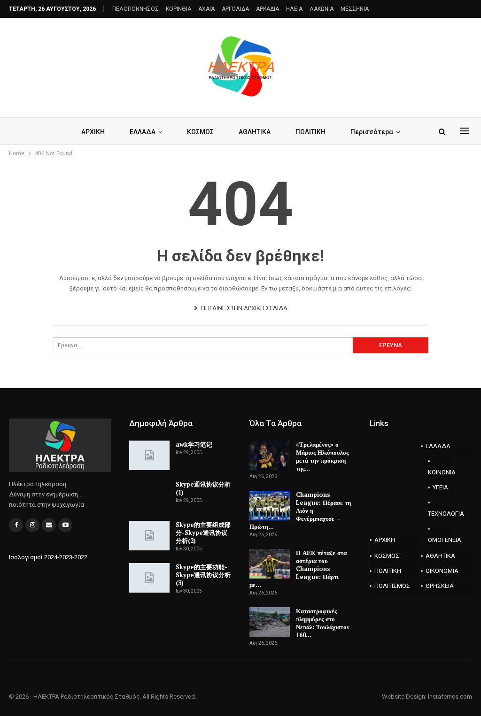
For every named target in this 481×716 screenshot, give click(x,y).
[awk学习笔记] (149, 456)
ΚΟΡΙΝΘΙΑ (178, 9)
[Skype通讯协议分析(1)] (149, 495)
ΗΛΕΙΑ (294, 9)
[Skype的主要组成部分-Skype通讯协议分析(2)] (149, 536)
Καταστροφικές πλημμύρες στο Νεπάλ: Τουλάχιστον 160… (322, 623)
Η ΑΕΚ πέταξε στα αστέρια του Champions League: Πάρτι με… (298, 568)
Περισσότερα (371, 132)
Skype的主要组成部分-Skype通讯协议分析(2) (203, 532)
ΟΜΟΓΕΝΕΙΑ (441, 539)
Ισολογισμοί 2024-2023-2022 (48, 557)
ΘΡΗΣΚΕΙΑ (440, 585)
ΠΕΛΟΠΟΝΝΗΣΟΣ (135, 9)
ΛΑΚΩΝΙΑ (322, 9)
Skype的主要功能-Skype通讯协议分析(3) (203, 575)
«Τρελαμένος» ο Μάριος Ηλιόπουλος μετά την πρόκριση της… (322, 456)
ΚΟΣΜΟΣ (200, 132)
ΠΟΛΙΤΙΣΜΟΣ (392, 585)
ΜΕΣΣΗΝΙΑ (355, 9)
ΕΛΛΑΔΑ (142, 132)
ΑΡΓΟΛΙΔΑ (235, 9)
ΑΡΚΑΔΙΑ (267, 9)
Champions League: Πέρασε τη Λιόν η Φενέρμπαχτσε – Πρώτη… (300, 510)
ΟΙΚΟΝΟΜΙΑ (442, 570)
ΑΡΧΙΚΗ (93, 132)
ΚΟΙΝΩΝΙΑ (441, 472)
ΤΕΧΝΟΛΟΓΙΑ (441, 513)
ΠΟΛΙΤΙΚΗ (310, 132)
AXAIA (206, 9)
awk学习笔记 (194, 444)
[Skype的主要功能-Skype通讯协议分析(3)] (149, 578)
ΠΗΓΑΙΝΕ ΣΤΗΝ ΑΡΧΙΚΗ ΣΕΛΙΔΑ (243, 308)
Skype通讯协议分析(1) (203, 488)
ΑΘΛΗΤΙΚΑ (255, 132)
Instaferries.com (450, 696)
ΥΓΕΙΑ (440, 487)
